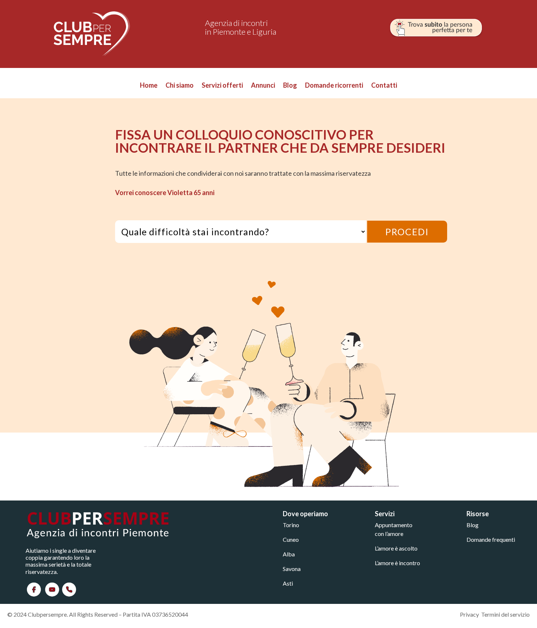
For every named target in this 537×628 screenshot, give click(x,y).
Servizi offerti (222, 86)
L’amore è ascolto (396, 548)
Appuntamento (393, 524)
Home (148, 86)
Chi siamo (179, 86)
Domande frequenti (490, 539)
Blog (290, 86)
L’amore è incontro (397, 562)
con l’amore (389, 533)
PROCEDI (407, 231)
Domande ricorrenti (334, 86)
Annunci (263, 86)
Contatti (384, 86)
